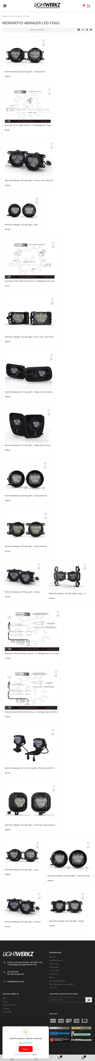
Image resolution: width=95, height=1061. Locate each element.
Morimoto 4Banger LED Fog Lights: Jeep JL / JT (67, 593)
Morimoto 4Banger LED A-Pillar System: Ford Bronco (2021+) (29, 768)
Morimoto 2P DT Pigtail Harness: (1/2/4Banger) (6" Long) (28, 125)
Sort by (32, 30)
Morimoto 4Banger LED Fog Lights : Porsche (23, 922)
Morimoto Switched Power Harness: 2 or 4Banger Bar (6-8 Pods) (31, 712)
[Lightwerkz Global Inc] (47, 6)
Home (5, 16)
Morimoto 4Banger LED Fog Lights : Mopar (66, 921)
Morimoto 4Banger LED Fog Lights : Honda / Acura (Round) (29, 180)
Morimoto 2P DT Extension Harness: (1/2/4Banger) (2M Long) (30, 281)
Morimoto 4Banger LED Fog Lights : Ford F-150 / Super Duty (29, 337)
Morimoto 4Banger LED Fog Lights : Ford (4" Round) (69, 875)
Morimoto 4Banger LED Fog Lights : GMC (21, 224)
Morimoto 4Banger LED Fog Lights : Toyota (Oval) (25, 71)
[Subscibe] (88, 999)
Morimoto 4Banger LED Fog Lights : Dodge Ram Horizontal (29, 392)
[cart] (89, 5)
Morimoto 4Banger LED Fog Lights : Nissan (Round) (26, 546)
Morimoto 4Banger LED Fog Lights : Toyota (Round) (26, 495)
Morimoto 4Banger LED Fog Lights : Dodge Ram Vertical (27, 445)
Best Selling (40, 30)
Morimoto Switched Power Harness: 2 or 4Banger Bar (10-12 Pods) (32, 653)
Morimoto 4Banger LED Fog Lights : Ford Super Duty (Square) (30, 825)
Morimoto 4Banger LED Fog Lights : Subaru (22, 592)
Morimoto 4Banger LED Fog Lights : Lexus (22, 869)
